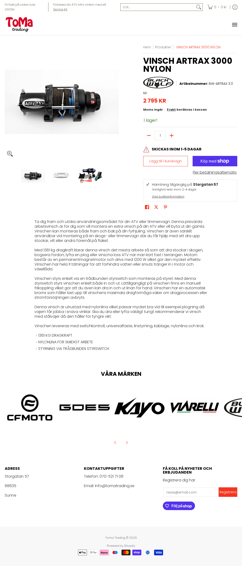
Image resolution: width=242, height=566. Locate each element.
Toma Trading (115, 538)
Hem (147, 47)
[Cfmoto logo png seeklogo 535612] (30, 407)
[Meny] (234, 24)
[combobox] (158, 7)
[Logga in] (235, 7)
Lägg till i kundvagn (165, 161)
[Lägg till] (171, 135)
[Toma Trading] (20, 24)
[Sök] (199, 7)
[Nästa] (115, 102)
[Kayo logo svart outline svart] (139, 407)
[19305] (85, 407)
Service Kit (60, 9)
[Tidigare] (8, 102)
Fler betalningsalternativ (215, 172)
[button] (147, 207)
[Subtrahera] (149, 135)
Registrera (228, 492)
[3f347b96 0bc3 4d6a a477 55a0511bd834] (194, 407)
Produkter (163, 47)
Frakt (171, 110)
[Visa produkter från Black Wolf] (158, 84)
